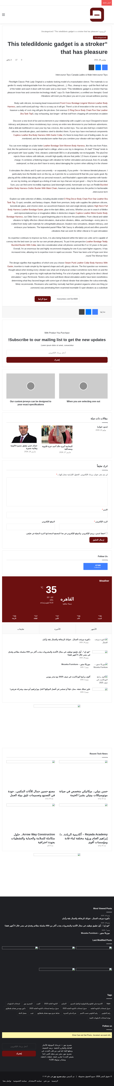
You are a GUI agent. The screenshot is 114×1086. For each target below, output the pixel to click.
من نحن (47, 1081)
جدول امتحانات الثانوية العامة (100, 1008)
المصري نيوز (28, 1004)
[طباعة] (91, 67)
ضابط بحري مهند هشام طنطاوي (48, 1013)
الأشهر (94, 629)
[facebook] (55, 1065)
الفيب (38, 1004)
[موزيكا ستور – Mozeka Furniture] (100, 668)
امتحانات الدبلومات (13, 1004)
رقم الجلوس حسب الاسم (89, 1013)
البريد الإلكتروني (101, 522)
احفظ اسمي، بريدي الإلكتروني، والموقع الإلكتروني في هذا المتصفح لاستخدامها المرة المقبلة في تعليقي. (65, 533)
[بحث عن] (110, 16)
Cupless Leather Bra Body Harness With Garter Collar (37, 135)
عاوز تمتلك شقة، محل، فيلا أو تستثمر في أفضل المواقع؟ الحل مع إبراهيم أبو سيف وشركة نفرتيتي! (50, 689)
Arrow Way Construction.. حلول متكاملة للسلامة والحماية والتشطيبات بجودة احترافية (33, 838)
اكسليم (63, 1004)
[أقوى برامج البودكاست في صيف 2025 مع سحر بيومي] (100, 680)
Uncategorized (47, 31)
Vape (108, 1004)
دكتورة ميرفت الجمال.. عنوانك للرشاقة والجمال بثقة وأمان (66, 639)
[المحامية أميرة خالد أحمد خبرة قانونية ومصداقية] (57, 434)
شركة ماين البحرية (69, 1013)
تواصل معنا (7, 1081)
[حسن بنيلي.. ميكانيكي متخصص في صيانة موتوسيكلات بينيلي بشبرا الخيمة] (83, 774)
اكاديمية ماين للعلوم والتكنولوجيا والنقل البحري (86, 1004)
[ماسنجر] (98, 67)
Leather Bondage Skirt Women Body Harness (64, 145)
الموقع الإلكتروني (48, 522)
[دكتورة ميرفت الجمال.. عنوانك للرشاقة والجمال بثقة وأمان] (100, 643)
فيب (31, 1013)
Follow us (107, 1026)
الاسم (105, 510)
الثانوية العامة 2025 (51, 1004)
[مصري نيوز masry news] (97, 15)
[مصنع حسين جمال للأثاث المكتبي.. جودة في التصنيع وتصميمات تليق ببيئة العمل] (30, 774)
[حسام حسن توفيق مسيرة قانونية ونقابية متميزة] (21, 434)
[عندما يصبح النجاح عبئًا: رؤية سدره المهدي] (94, 956)
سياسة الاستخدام (35, 1081)
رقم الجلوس (106, 1013)
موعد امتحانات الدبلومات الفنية (99, 1018)
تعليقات (20, 629)
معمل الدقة (22, 1013)
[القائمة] (3, 16)
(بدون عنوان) (102, 427)
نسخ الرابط (42, 299)
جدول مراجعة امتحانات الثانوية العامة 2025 (44, 1008)
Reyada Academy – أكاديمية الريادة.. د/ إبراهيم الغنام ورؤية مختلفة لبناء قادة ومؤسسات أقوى (84, 838)
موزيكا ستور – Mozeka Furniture (75, 664)
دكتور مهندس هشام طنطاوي (16, 1008)
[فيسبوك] (105, 67)
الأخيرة (57, 629)
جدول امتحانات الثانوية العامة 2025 (75, 1008)
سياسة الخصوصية (20, 1081)
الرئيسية (102, 31)
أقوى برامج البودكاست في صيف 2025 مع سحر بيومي (68, 677)
